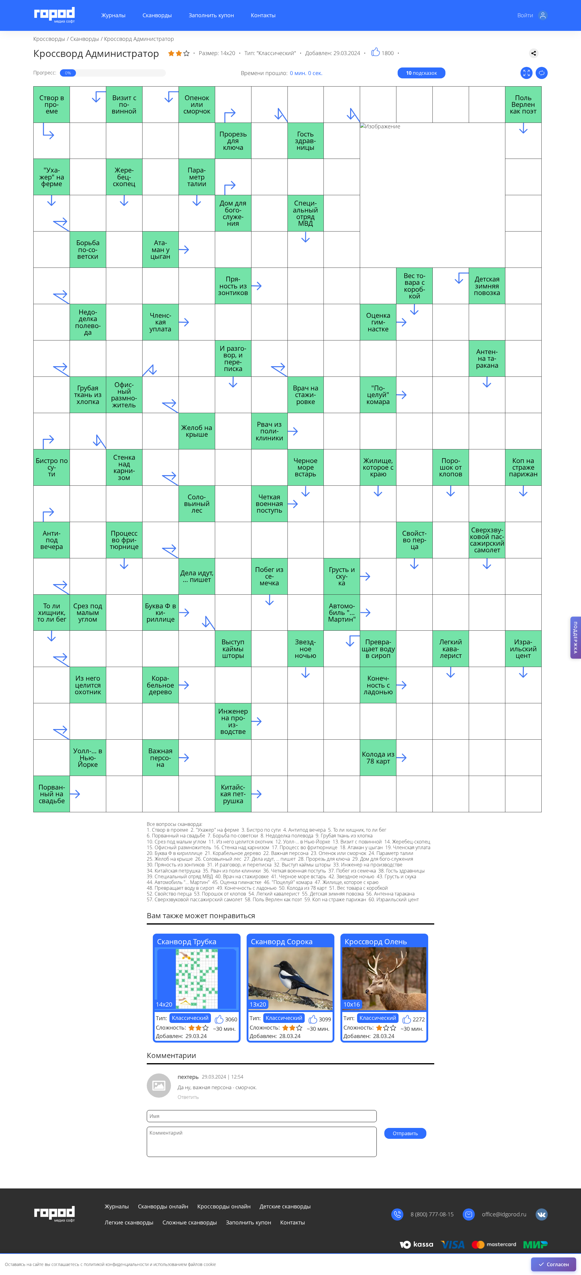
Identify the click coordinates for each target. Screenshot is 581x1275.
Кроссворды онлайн (224, 1206)
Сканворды (157, 15)
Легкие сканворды (129, 1222)
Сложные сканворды (189, 1222)
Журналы (113, 15)
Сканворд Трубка (186, 941)
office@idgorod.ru (504, 1214)
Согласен (558, 1264)
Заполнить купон (211, 15)
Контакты (263, 15)
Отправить (405, 1133)
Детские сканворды (285, 1206)
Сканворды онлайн (163, 1206)
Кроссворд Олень (376, 941)
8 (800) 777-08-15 (432, 1214)
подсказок (421, 73)
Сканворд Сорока (282, 941)
